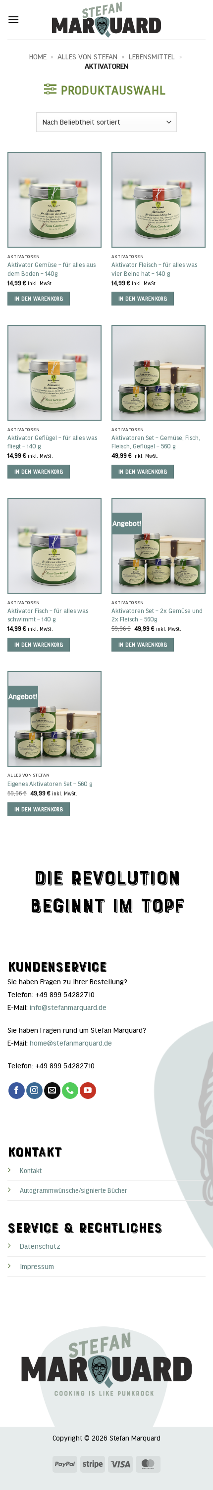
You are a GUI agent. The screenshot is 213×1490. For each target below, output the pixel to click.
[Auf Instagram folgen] (34, 1090)
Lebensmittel (152, 56)
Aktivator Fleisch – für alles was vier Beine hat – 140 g (154, 269)
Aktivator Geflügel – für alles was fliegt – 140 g (52, 442)
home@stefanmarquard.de (71, 1043)
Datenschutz (40, 1246)
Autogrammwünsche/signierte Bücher (73, 1190)
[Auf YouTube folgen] (88, 1090)
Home (38, 56)
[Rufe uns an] (70, 1090)
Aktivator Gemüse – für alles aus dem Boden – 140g (51, 269)
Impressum (37, 1266)
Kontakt (31, 1170)
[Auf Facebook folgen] (16, 1090)
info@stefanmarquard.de (68, 1007)
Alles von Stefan (87, 56)
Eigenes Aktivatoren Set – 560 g (49, 783)
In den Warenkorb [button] (38, 298)
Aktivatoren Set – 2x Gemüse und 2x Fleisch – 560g (157, 615)
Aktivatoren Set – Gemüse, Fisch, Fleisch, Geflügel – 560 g (155, 442)
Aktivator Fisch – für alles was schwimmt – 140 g (47, 615)
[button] (13, 19)
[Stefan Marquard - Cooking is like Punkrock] (106, 20)
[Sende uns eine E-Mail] (52, 1090)
